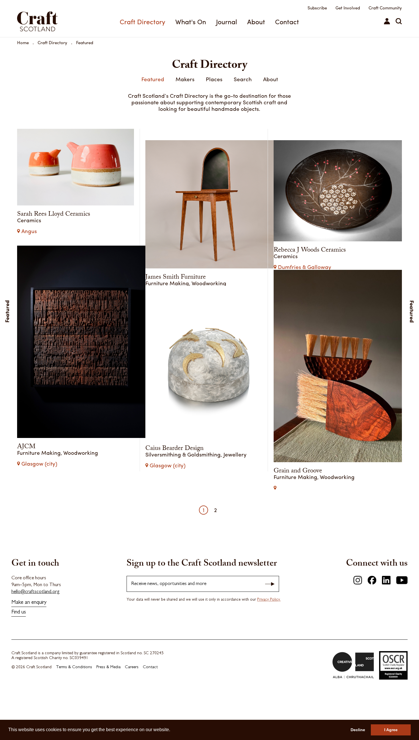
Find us (18, 637)
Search (243, 79)
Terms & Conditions (74, 692)
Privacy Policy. (268, 625)
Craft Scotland (46, 18)
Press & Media (108, 692)
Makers (185, 79)
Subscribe (317, 8)
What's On (190, 21)
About (256, 21)
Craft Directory (142, 21)
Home (23, 42)
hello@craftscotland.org (35, 616)
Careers (132, 692)
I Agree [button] (391, 729)
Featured (84, 42)
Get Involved (347, 8)
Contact (287, 21)
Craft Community (385, 8)
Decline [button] (358, 729)
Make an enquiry (28, 627)
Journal (226, 21)
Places (214, 79)
